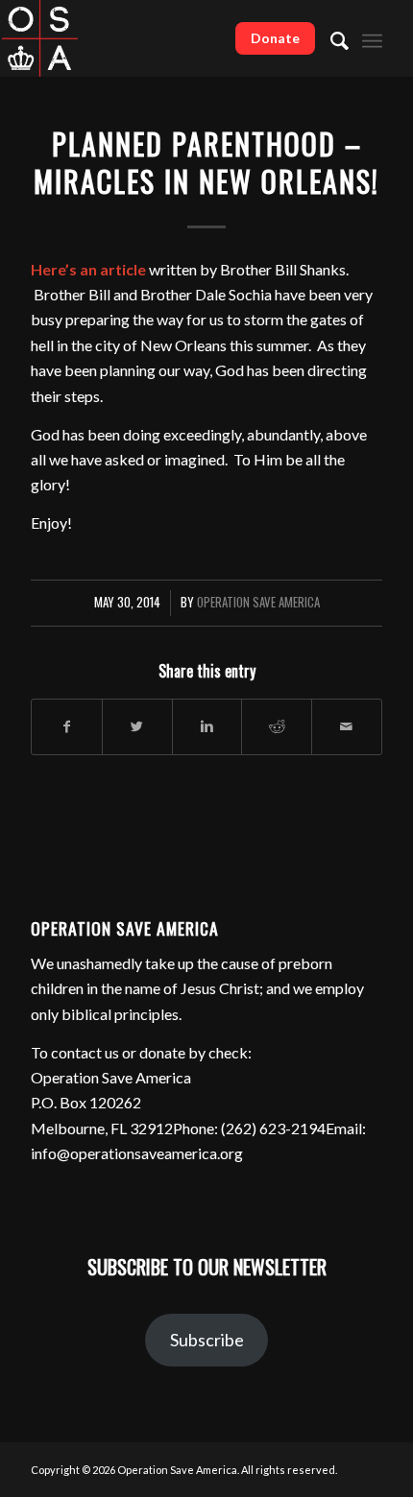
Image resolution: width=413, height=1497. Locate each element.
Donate (275, 38)
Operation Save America (258, 602)
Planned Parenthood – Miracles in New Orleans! (206, 162)
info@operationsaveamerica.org (137, 1153)
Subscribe (207, 1339)
